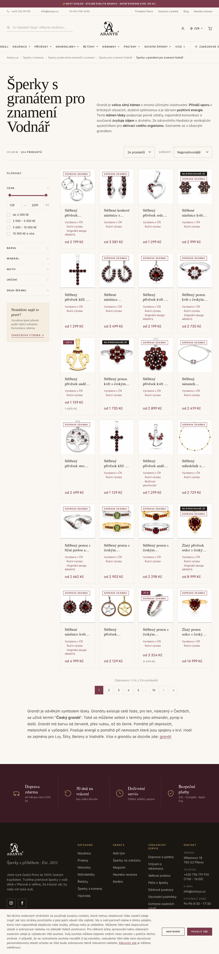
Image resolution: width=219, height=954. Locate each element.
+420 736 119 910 (20, 11)
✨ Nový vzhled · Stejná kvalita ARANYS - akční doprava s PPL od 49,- (109, 3)
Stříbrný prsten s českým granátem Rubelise (156, 547)
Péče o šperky (158, 882)
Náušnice (20, 46)
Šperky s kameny (33, 57)
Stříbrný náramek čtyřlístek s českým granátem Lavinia (190, 381)
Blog (186, 11)
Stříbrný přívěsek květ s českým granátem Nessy (155, 297)
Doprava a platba (168, 11)
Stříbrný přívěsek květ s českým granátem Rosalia (154, 381)
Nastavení (173, 931)
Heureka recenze (203, 11)
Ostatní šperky (156, 46)
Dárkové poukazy (160, 889)
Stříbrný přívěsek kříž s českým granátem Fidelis (76, 297)
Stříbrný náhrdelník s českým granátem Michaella (191, 463)
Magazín (119, 867)
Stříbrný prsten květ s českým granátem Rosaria (115, 381)
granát (165, 736)
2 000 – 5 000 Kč (24, 221)
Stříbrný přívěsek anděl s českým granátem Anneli (77, 381)
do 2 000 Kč (21, 214)
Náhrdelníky (66, 46)
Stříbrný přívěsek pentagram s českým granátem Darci (116, 632)
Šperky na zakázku (127, 860)
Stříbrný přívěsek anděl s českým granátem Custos (155, 463)
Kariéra (118, 881)
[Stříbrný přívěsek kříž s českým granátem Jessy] (117, 437)
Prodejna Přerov (144, 11)
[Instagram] (11, 903)
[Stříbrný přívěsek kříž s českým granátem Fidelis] (78, 270)
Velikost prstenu (159, 875)
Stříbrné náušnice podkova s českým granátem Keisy (116, 297)
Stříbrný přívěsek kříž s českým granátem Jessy (115, 463)
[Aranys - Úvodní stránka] (109, 28)
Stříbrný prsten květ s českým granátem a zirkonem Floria (194, 297)
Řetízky (89, 46)
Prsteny (130, 46)
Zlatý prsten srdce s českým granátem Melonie (194, 632)
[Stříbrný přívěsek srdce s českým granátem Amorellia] (156, 186)
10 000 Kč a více (23, 233)
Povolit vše (199, 931)
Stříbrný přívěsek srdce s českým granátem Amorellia (155, 212)
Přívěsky (42, 46)
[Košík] (210, 28)
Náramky (109, 46)
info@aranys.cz (50, 11)
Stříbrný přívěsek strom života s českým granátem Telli (77, 463)
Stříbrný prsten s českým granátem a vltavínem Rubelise (117, 547)
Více (178, 46)
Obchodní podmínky (162, 897)
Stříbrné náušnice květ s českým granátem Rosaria (194, 212)
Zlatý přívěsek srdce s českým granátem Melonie (194, 547)
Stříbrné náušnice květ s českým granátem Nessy (77, 632)
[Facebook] (22, 903)
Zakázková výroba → (27, 335)
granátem (104, 131)
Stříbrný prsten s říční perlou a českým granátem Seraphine (77, 547)
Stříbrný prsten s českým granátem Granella (156, 632)
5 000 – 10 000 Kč (25, 227)
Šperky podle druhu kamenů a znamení (71, 57)
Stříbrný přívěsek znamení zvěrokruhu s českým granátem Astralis (75, 212)
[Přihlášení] (183, 28)
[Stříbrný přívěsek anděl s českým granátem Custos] (156, 437)
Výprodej (84, 895)
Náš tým (119, 853)
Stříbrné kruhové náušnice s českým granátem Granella (117, 212)
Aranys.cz (13, 57)
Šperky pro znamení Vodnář (115, 57)
